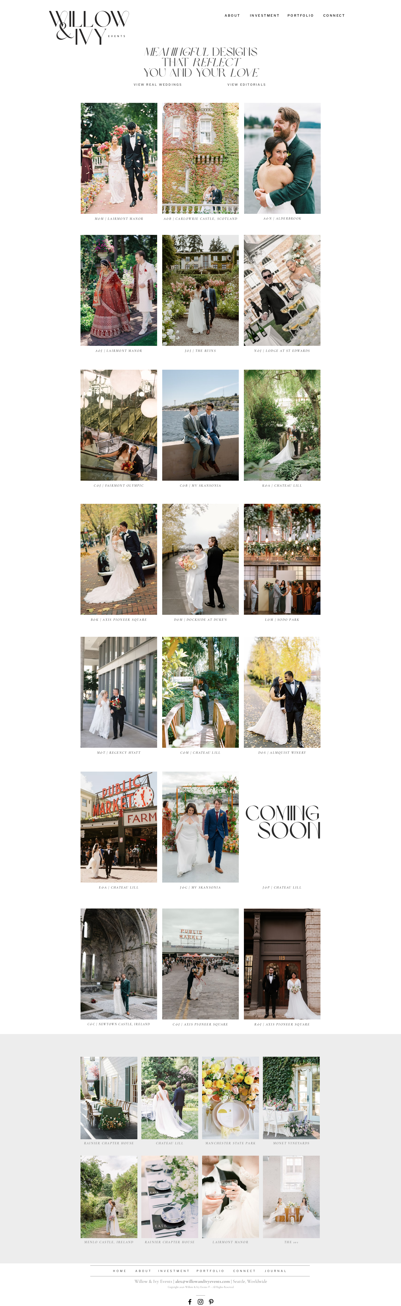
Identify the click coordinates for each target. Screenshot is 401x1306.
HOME (120, 1271)
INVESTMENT (174, 1271)
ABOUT (143, 1271)
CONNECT (244, 1271)
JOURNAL (275, 1271)
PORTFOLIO (211, 1271)
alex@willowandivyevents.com (202, 1281)
